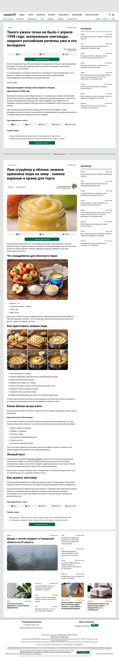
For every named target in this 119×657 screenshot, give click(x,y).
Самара (10, 27)
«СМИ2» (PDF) (108, 648)
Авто (62, 549)
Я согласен (83, 652)
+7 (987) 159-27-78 (31, 625)
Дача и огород (20, 187)
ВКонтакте (57, 124)
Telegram (67, 54)
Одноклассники (71, 124)
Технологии (38, 583)
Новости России (12, 165)
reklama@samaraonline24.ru (31, 628)
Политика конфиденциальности (104, 653)
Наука (82, 43)
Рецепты (10, 187)
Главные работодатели (42, 59)
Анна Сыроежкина (70, 49)
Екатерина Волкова (64, 186)
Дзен (43, 54)
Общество (83, 84)
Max (19, 54)
